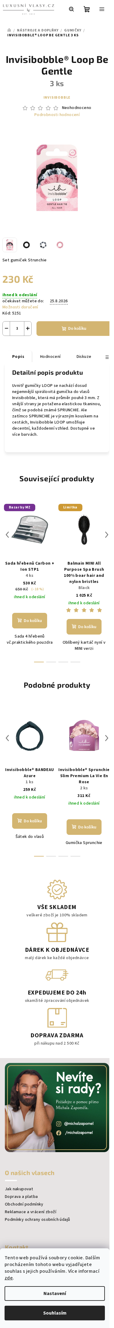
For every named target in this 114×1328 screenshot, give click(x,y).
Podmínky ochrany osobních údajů (37, 1220)
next (107, 535)
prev (7, 535)
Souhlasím (55, 1313)
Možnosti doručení (20, 307)
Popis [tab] (18, 357)
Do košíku (77, 329)
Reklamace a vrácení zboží (30, 1212)
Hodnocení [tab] (50, 357)
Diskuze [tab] (84, 357)
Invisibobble (57, 97)
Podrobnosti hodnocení (57, 115)
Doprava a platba (21, 1197)
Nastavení (54, 1293)
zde (9, 1278)
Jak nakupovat (19, 1189)
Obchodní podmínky (24, 1204)
